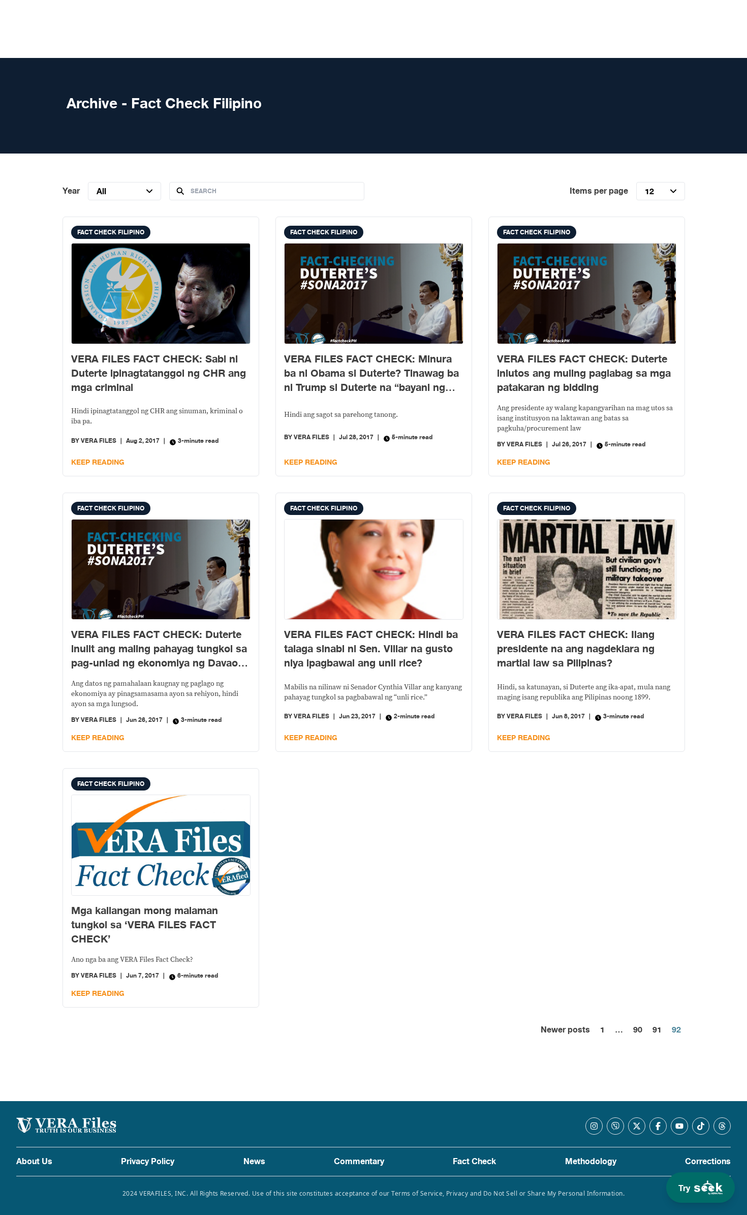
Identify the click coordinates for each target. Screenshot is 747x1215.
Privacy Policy (147, 1161)
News (254, 1161)
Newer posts (565, 1030)
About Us (34, 1161)
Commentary (359, 1161)
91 (657, 1030)
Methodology (590, 1161)
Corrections (708, 1161)
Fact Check (474, 1161)
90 (637, 1030)
